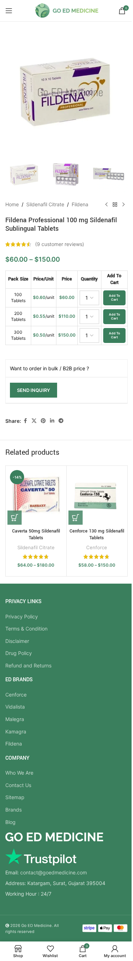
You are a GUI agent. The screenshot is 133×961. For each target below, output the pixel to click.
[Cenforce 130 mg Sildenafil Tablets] (97, 496)
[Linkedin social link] (52, 421)
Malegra (14, 719)
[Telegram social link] (61, 421)
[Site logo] (66, 10)
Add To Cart (114, 297)
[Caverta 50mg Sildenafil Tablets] (36, 496)
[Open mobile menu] (9, 11)
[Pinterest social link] (43, 421)
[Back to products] (115, 204)
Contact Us (18, 785)
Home (12, 204)
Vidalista (15, 707)
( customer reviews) (59, 244)
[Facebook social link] (25, 421)
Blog (10, 822)
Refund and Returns (28, 665)
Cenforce (96, 547)
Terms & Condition (26, 629)
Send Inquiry (33, 390)
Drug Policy (18, 653)
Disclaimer (17, 641)
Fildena (80, 204)
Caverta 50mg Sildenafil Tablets (36, 534)
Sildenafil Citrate (45, 204)
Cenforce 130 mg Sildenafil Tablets (97, 534)
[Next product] (123, 204)
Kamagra (15, 731)
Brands (13, 810)
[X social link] (34, 421)
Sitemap (14, 797)
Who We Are (19, 773)
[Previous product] (106, 204)
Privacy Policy (21, 616)
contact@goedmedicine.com (53, 872)
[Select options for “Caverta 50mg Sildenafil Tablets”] (14, 517)
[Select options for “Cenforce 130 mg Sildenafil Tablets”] (75, 517)
